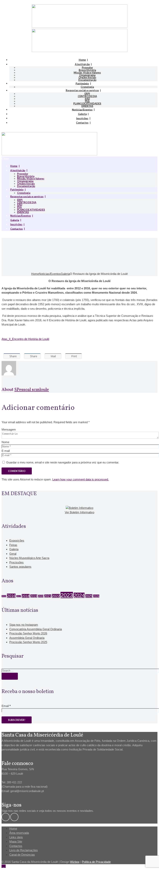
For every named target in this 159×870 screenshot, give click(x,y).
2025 (88, 596)
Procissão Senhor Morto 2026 (28, 633)
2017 (18, 596)
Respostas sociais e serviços (82, 90)
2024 (79, 595)
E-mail (6, 450)
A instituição (82, 64)
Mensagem (9, 429)
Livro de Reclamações (23, 850)
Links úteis (16, 837)
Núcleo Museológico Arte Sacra (29, 558)
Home (82, 59)
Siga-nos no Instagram (23, 624)
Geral (12, 553)
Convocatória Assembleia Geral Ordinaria (35, 629)
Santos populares (20, 566)
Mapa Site (15, 841)
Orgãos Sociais (87, 77)
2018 (25, 596)
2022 (56, 596)
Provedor (87, 67)
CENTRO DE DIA (87, 96)
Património (82, 83)
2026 (96, 596)
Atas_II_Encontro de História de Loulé (25, 339)
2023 (66, 595)
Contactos (82, 122)
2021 (47, 596)
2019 (33, 596)
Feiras (13, 545)
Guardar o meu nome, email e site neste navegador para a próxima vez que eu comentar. (62, 462)
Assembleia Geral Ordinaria (26, 637)
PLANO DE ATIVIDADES (87, 103)
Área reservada (19, 832)
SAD (87, 98)
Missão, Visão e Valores (87, 72)
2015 (4, 596)
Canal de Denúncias (22, 854)
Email (6, 706)
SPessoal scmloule (31, 390)
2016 (11, 596)
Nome (5, 442)
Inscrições (82, 118)
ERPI (87, 93)
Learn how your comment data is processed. (80, 479)
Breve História (87, 70)
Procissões (16, 562)
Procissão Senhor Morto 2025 (28, 642)
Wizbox (75, 861)
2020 (40, 596)
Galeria (82, 113)
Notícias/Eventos (82, 109)
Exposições (16, 540)
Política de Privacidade (96, 861)
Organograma (87, 75)
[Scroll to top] (4, 866)
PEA (87, 101)
